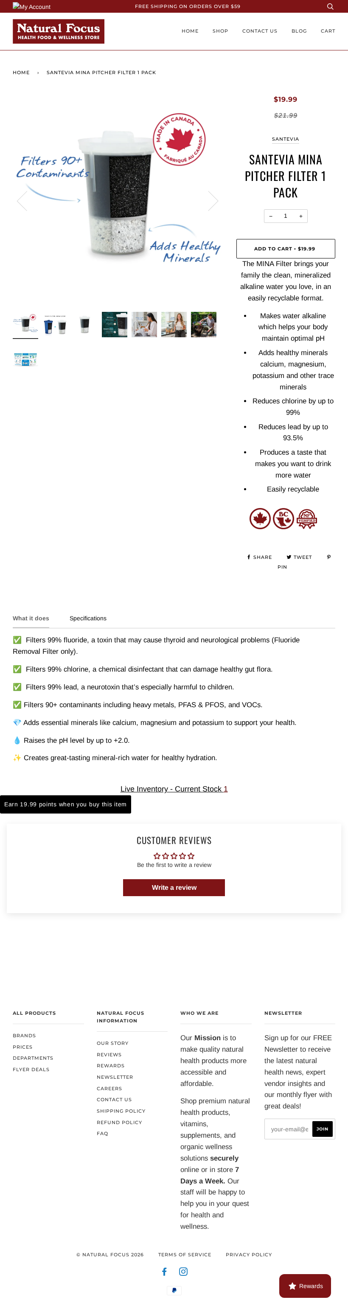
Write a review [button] (174, 887)
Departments (33, 1058)
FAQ (102, 1133)
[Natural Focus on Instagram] (183, 1273)
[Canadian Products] (260, 527)
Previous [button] (27, 200)
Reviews (109, 1055)
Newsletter (115, 1077)
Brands (24, 1036)
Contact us (260, 31)
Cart (328, 31)
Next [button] (208, 200)
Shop (220, 31)
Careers (109, 1088)
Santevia (285, 139)
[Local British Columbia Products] (283, 527)
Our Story (113, 1043)
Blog (299, 31)
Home (190, 31)
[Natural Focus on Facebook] (164, 1273)
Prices (23, 1047)
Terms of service (184, 1255)
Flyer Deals (31, 1069)
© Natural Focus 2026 (110, 1255)
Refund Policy (119, 1122)
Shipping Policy (121, 1111)
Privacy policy (249, 1255)
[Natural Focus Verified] (306, 527)
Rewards (111, 1066)
